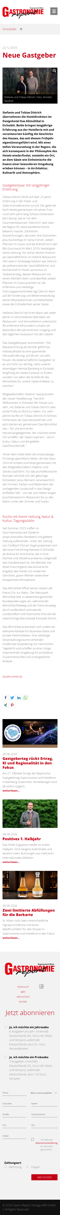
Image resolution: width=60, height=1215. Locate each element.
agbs (23, 991)
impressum (23, 986)
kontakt (23, 1001)
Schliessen (9, 29)
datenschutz (23, 996)
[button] (5, 698)
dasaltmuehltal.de (12, 676)
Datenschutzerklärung (47, 1142)
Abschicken (44, 1177)
